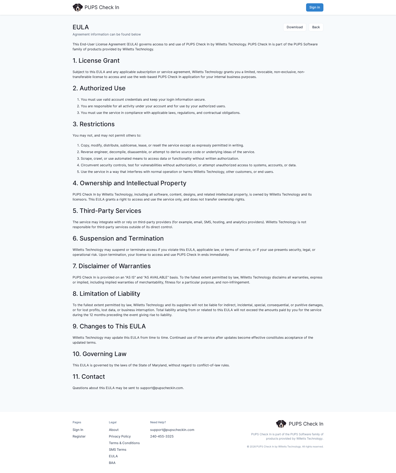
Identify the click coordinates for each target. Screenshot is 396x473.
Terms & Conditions (124, 443)
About (114, 430)
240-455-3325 (162, 436)
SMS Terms (117, 449)
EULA (113, 456)
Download (295, 27)
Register (79, 436)
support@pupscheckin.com (161, 388)
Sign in (314, 7)
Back (316, 27)
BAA (112, 463)
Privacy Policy (120, 436)
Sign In (78, 430)
